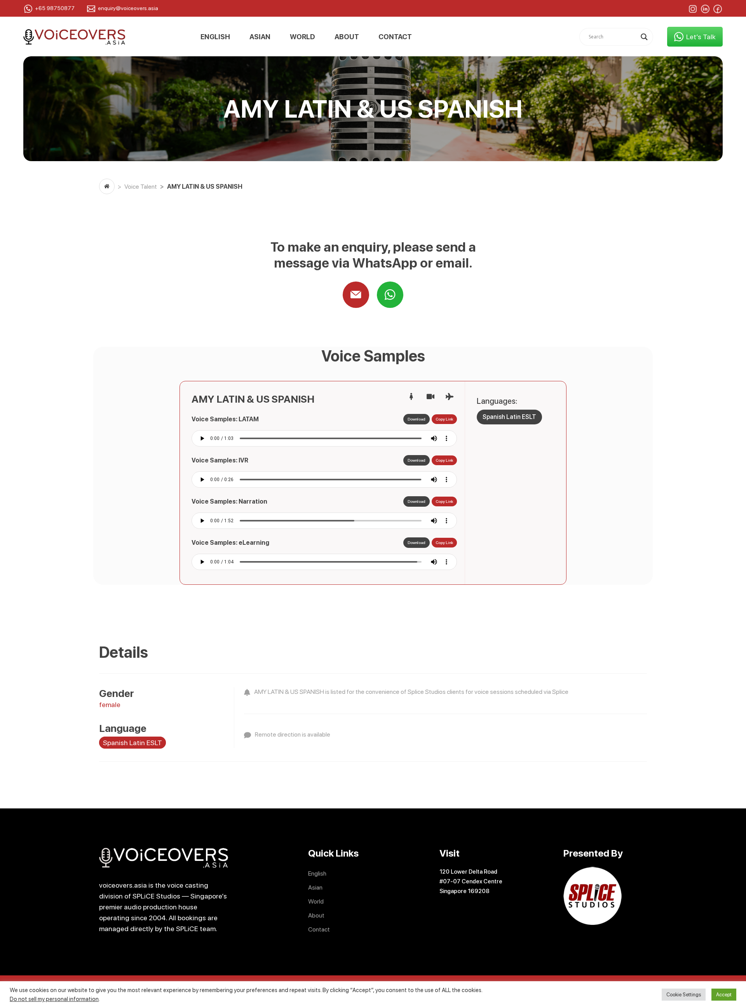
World (302, 36)
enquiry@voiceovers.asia (128, 8)
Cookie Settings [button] (683, 995)
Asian (259, 36)
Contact (395, 36)
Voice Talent (140, 186)
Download (416, 419)
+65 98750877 (55, 8)
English (215, 36)
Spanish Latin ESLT (509, 417)
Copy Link (444, 419)
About (347, 36)
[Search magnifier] (644, 36)
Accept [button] (724, 995)
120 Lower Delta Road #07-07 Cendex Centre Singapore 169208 (470, 881)
